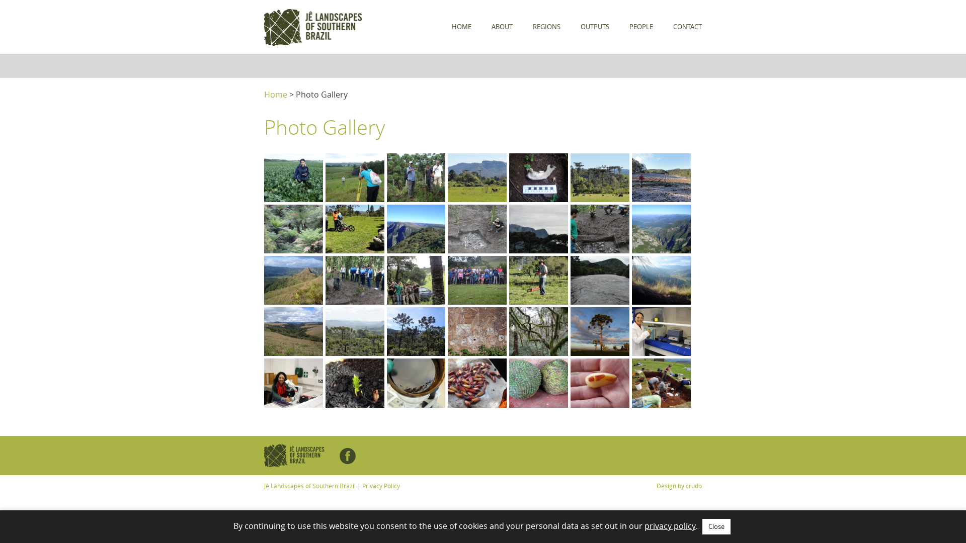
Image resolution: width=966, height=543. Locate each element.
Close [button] (716, 526)
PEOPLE (641, 26)
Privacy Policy (381, 486)
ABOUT (502, 26)
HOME (461, 26)
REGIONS (546, 26)
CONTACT (687, 26)
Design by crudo (679, 486)
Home (275, 94)
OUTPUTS (595, 26)
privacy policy (670, 525)
